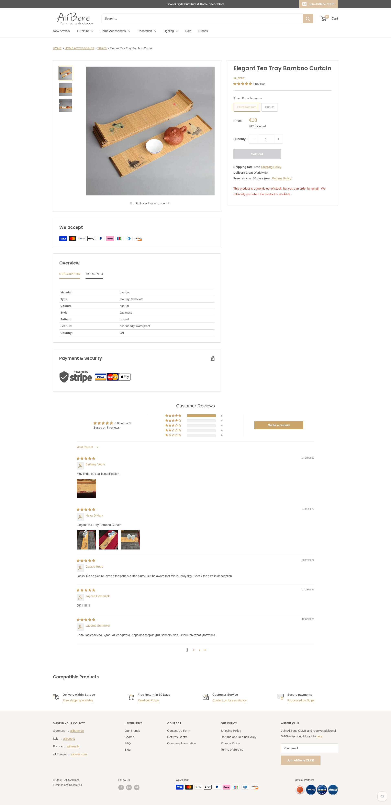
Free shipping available (78, 700)
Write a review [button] (279, 425)
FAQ (128, 743)
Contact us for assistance (229, 700)
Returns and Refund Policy (238, 737)
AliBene (239, 78)
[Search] (308, 18)
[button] (243, 84)
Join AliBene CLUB (321, 4)
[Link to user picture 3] (130, 540)
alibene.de (77, 730)
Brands (203, 31)
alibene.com (79, 754)
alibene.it (69, 738)
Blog (128, 749)
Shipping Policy (271, 167)
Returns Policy (281, 178)
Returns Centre (177, 737)
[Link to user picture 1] (86, 489)
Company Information (181, 743)
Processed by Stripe (300, 700)
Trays (102, 48)
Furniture (83, 31)
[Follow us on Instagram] (129, 787)
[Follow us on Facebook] (121, 787)
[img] (86, 458)
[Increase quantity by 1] (278, 139)
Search (129, 737)
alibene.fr (73, 746)
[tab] (69, 275)
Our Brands (132, 730)
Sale (188, 31)
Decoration (144, 31)
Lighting (169, 31)
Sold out (257, 154)
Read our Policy (148, 700)
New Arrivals (61, 31)
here (319, 736)
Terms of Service (232, 749)
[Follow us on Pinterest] (136, 787)
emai (314, 188)
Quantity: (240, 139)
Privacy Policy (230, 743)
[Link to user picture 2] (108, 540)
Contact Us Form (178, 730)
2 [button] (193, 650)
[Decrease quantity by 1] (253, 139)
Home (57, 48)
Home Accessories (113, 31)
